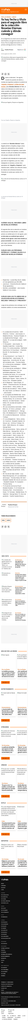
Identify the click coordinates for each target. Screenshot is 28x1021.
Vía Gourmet (4, 971)
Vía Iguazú (3, 926)
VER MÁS (4, 682)
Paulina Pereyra (9, 50)
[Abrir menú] (26, 9)
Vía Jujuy (3, 908)
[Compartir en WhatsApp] (5, 74)
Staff (2, 990)
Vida (2, 962)
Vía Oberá (3, 928)
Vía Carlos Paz (5, 894)
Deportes (3, 958)
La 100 (23, 1015)
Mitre (19, 1015)
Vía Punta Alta (4, 903)
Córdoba (3, 885)
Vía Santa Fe (4, 930)
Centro (3, 892)
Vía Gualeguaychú (6, 938)
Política (3, 950)
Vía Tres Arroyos (5, 901)
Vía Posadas (4, 922)
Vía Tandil (3, 898)
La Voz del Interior (7, 1019)
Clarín (3, 1015)
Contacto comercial (6, 986)
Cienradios (10, 1017)
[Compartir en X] (8, 74)
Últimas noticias (5, 948)
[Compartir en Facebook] (2, 74)
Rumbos (3, 975)
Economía (3, 952)
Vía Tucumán (4, 910)
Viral (3, 520)
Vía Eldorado (4, 924)
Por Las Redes (6, 17)
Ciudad (4, 1017)
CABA (2, 889)
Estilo (2, 960)
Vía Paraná (4, 934)
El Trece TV (13, 1015)
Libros (14, 17)
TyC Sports (18, 1017)
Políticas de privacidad (7, 984)
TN (7, 1015)
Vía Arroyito (4, 896)
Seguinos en (20, 49)
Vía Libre (3, 973)
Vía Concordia (4, 936)
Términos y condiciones (7, 982)
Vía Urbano (4, 967)
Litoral (3, 920)
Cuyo (2, 914)
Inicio (2, 883)
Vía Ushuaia (4, 943)
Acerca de (4, 988)
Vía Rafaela (4, 932)
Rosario (3, 887)
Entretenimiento (5, 956)
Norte (2, 906)
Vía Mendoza (4, 916)
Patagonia (3, 941)
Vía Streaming (4, 969)
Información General (6, 954)
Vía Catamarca (5, 912)
